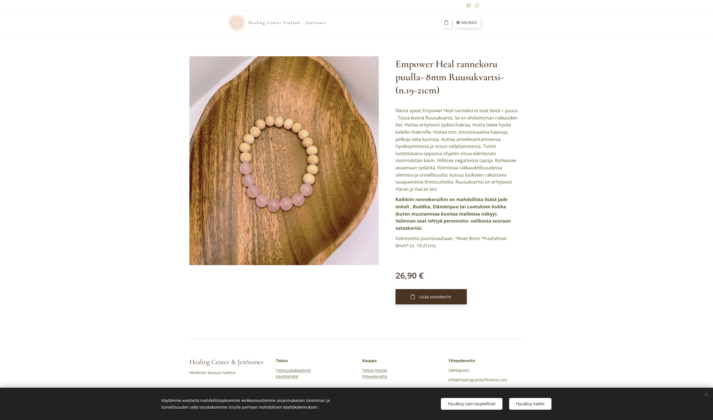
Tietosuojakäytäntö (293, 370)
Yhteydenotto (374, 376)
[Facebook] (468, 5)
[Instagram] (476, 5)
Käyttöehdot (287, 376)
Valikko (469, 22)
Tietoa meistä (374, 370)
